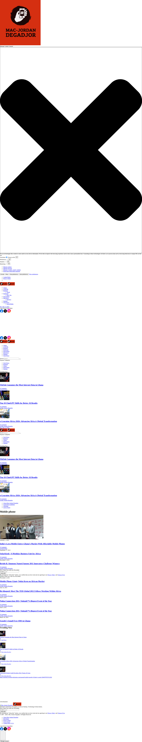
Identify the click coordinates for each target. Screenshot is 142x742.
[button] (71, 150)
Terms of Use (61, 575)
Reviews (9, 299)
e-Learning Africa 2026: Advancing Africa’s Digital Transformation (17, 661)
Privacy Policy (7, 278)
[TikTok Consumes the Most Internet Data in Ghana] (2, 633)
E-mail (2, 571)
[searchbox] (11, 359)
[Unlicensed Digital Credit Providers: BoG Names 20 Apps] (2, 669)
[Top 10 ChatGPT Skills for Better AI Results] (2, 645)
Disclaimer (6, 719)
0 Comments (3, 388)
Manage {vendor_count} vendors (12, 270)
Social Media (10, 304)
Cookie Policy (7, 277)
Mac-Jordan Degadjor (6, 652)
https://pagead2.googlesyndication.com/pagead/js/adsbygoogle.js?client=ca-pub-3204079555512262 (26, 677)
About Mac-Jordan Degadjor (10, 717)
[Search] (20, 433)
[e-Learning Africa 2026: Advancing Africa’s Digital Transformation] (2, 657)
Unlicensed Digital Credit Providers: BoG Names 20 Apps (15, 673)
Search (2, 358)
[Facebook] (2, 312)
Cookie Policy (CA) (8, 723)
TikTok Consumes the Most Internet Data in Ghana (13, 637)
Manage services (7, 268)
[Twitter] (5, 312)
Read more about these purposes (11, 271)
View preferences (14, 274)
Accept (2, 274)
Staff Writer (3, 640)
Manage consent (5, 741)
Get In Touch (6, 722)
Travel (8, 292)
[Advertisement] (49, 324)
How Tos (9, 295)
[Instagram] (9, 312)
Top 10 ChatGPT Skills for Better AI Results (11, 649)
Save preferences (24, 274)
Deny (7, 274)
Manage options (7, 267)
